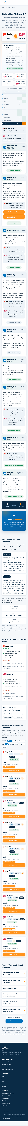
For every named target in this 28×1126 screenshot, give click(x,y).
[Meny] (24, 2)
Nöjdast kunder (19, 717)
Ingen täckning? (6, 1103)
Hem (3, 7)
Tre (2, 1084)
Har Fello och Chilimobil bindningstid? (10, 1003)
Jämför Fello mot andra (14, 1017)
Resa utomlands (17, 714)
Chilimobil (21, 740)
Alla (7, 744)
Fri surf (4, 747)
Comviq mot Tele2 (6, 1064)
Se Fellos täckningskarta (14, 212)
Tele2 (3, 1081)
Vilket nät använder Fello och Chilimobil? (11, 974)
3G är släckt (5, 1101)
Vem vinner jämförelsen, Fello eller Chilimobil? (11, 1010)
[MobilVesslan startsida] (5, 2)
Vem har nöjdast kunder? (10, 988)
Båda (9, 740)
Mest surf (7, 714)
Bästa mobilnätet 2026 (8, 1093)
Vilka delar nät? (6, 1096)
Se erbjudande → (14, 770)
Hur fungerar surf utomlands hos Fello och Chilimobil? (12, 995)
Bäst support (8, 717)
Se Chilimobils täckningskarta (11, 216)
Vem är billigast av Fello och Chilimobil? (11, 981)
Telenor (4, 1079)
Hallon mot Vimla (6, 1067)
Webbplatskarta (6, 1106)
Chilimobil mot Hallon (7, 1069)
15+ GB (22, 744)
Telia (3, 1076)
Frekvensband (5, 1098)
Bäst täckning (16, 710)
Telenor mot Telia (6, 1062)
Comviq (4, 1086)
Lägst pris (7, 710)
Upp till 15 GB (14, 744)
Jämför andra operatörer (14, 1021)
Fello (15, 740)
